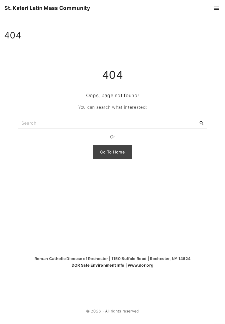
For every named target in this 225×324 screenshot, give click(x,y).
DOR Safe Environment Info (98, 265)
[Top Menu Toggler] (217, 8)
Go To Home (112, 152)
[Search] (201, 123)
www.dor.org (141, 265)
